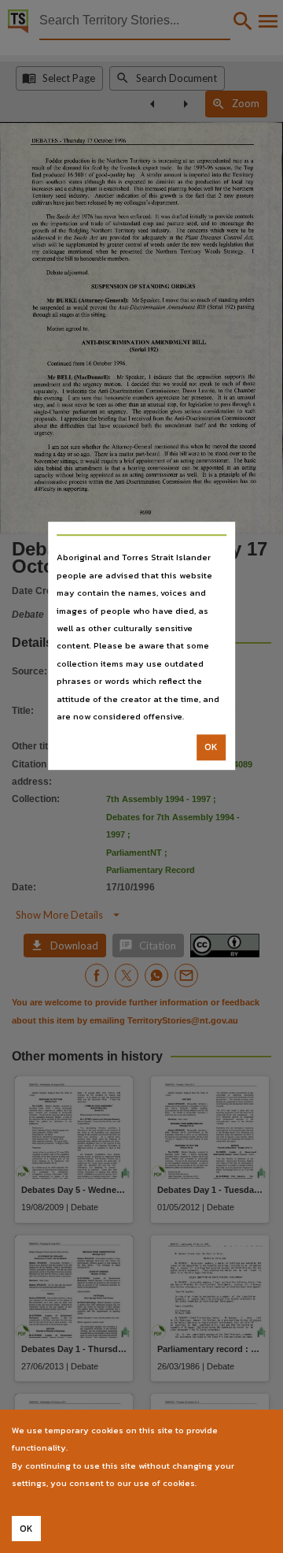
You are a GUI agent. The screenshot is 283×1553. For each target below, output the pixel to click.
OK (211, 748)
